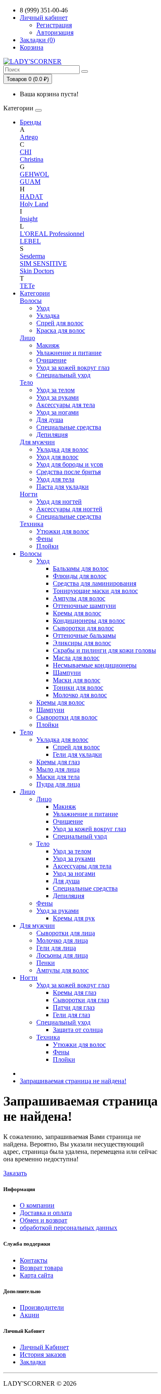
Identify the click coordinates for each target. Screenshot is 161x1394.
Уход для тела (55, 479)
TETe (27, 285)
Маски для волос (76, 680)
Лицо (27, 337)
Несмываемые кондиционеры (95, 665)
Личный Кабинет (44, 1347)
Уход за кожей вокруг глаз (72, 367)
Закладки (33, 1361)
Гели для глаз (71, 1014)
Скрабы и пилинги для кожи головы (104, 650)
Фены (44, 538)
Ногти (29, 494)
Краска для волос (60, 330)
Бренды (30, 122)
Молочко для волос (80, 694)
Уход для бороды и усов (69, 464)
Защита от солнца (78, 1029)
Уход (43, 308)
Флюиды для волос (80, 575)
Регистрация (54, 25)
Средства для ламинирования (94, 583)
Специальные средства (68, 427)
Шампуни (67, 672)
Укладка (47, 315)
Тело (26, 382)
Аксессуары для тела (65, 404)
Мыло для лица (58, 769)
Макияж (47, 345)
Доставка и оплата (46, 1212)
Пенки (45, 962)
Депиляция (52, 434)
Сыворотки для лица (65, 932)
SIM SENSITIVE (43, 263)
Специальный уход (63, 375)
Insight (29, 218)
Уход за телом (55, 389)
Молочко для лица (62, 940)
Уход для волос (57, 456)
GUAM (30, 181)
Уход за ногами (57, 412)
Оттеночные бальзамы (84, 635)
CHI (25, 151)
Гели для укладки (77, 754)
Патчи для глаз (74, 1007)
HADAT (31, 196)
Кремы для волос (77, 613)
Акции (29, 1314)
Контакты (33, 1260)
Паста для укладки (62, 486)
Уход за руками (57, 397)
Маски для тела (58, 776)
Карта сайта (36, 1275)
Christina (31, 159)
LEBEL (30, 241)
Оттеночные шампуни (84, 605)
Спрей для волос (59, 322)
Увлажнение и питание (69, 352)
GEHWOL (34, 174)
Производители (42, 1307)
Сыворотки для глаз (81, 999)
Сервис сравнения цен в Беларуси (51, 10)
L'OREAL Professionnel (52, 233)
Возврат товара (41, 1267)
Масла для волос (76, 657)
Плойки (47, 546)
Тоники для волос (78, 687)
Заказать (15, 1173)
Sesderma (32, 256)
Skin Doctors (37, 270)
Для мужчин (37, 442)
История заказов (43, 1354)
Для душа (49, 419)
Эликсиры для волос (82, 642)
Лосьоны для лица (62, 955)
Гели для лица (56, 947)
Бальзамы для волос (81, 568)
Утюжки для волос (62, 531)
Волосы (31, 300)
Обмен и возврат (43, 1220)
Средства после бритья (68, 471)
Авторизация (54, 32)
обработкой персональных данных (68, 1227)
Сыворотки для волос (83, 627)
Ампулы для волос (79, 598)
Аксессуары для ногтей (69, 508)
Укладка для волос (62, 449)
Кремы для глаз (58, 761)
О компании (37, 1205)
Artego (29, 137)
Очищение (51, 360)
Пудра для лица (58, 784)
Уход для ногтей (59, 501)
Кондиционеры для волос (89, 620)
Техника (31, 523)
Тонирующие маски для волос (95, 590)
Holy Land (34, 203)
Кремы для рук (74, 918)
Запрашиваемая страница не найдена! (73, 1080)
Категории (35, 293)
